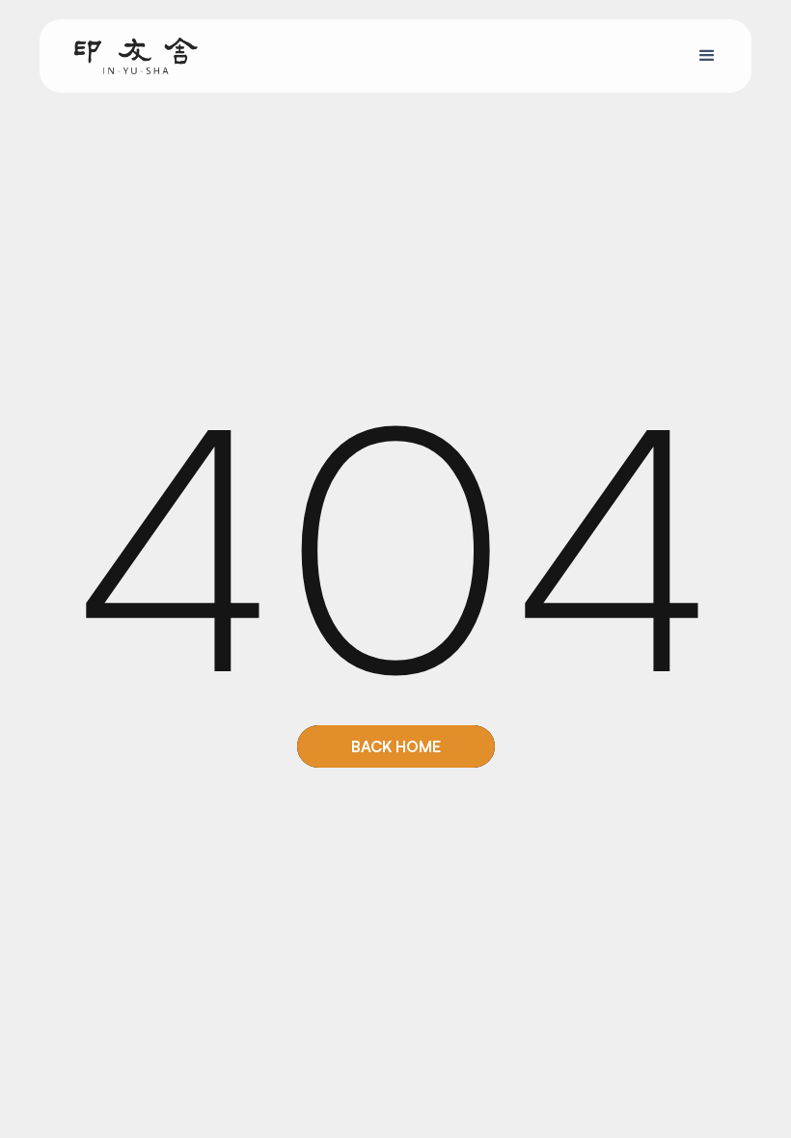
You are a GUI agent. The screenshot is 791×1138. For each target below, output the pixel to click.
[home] (136, 56)
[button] (707, 56)
